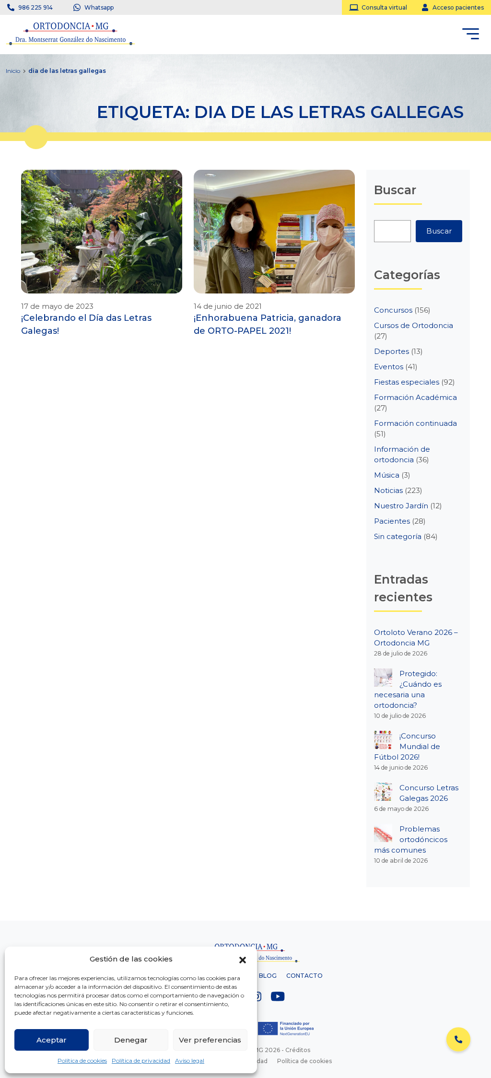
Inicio (13, 70)
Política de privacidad (141, 1060)
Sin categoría (397, 536)
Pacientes (392, 521)
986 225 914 (35, 7)
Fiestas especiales (406, 382)
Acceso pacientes (458, 7)
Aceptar (51, 1039)
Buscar (439, 230)
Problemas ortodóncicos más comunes (410, 839)
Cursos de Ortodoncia (413, 325)
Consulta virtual (384, 7)
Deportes (391, 351)
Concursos (393, 310)
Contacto (304, 975)
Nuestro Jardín (401, 505)
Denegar (131, 1039)
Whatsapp (99, 7)
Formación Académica (415, 397)
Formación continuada (415, 423)
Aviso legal (189, 1060)
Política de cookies (82, 1060)
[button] (242, 959)
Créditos (297, 1050)
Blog (268, 975)
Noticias (388, 490)
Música (386, 475)
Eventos (388, 366)
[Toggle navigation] (470, 35)
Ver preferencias (210, 1039)
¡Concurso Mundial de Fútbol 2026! (407, 746)
